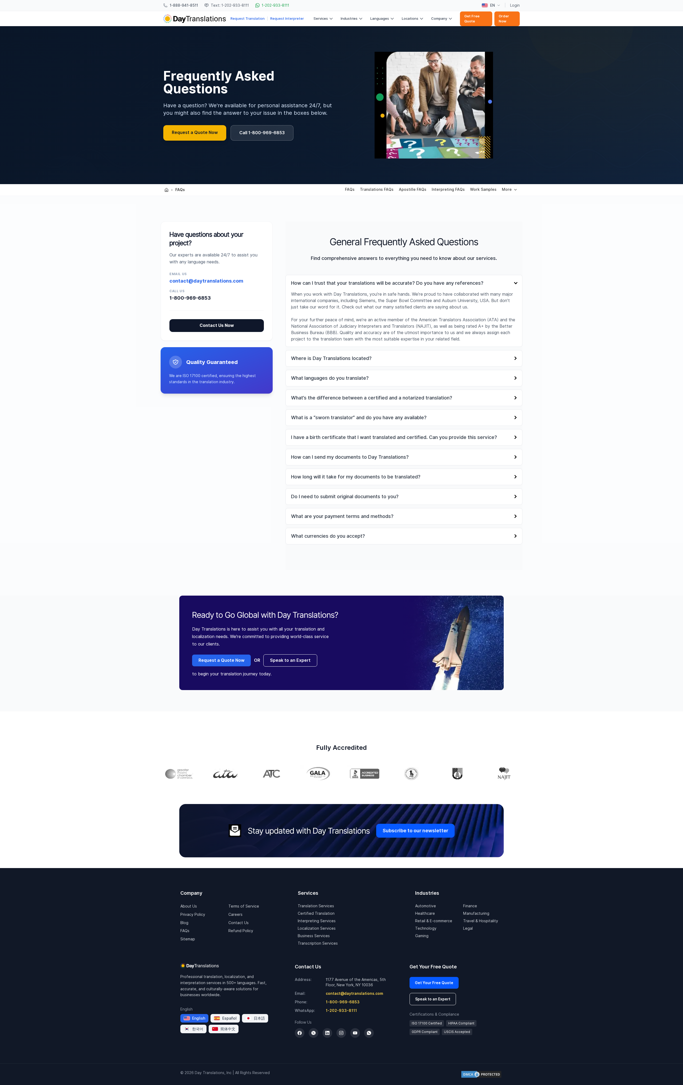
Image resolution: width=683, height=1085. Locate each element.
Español (229, 1018)
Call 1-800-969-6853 (262, 132)
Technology (425, 928)
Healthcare (425, 913)
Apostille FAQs (412, 189)
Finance (470, 906)
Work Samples (483, 189)
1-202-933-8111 (341, 1010)
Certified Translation (316, 913)
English (198, 1018)
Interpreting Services (317, 921)
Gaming (421, 936)
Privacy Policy (192, 914)
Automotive (425, 906)
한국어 (197, 1029)
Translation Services (316, 906)
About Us (188, 906)
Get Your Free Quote (434, 983)
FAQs (180, 190)
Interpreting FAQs (448, 189)
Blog (184, 923)
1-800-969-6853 (190, 298)
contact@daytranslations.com (206, 281)
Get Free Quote (471, 18)
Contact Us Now (217, 325)
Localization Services (317, 928)
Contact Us (238, 923)
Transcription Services (318, 943)
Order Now (504, 18)
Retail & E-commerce (433, 921)
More (507, 189)
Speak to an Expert (290, 660)
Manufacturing (476, 913)
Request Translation (248, 19)
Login (515, 5)
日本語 (259, 1018)
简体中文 (227, 1029)
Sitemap (187, 939)
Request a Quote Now (195, 132)
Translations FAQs (377, 189)
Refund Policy (240, 931)
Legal (468, 928)
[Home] (166, 190)
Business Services (314, 936)
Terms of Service (243, 906)
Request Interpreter (287, 19)
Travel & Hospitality (480, 921)
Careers (235, 914)
